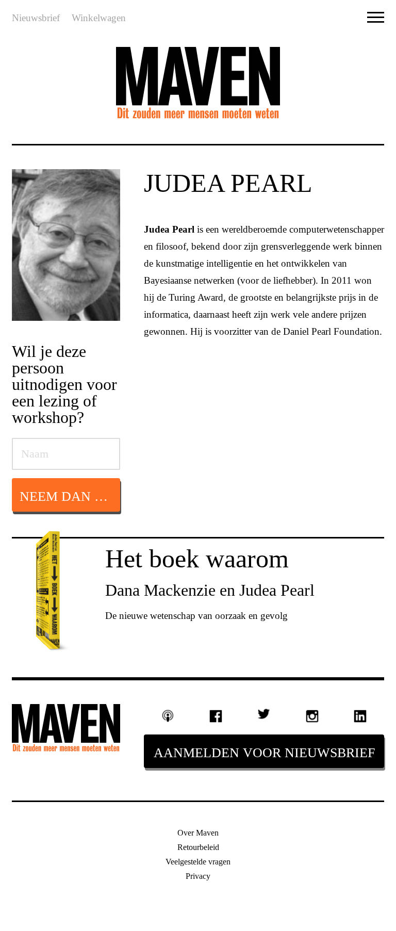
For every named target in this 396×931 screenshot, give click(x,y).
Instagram (312, 716)
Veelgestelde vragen (198, 861)
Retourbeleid (198, 847)
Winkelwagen (99, 17)
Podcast (168, 716)
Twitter (264, 714)
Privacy (198, 876)
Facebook (216, 716)
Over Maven (198, 832)
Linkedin (360, 716)
